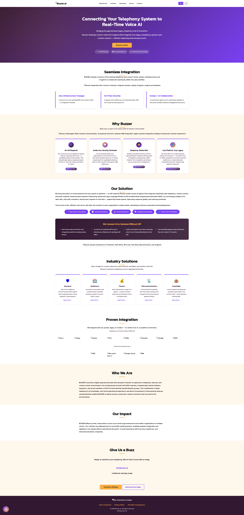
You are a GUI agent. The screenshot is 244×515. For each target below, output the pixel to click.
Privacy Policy (119, 505)
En (181, 3)
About (131, 3)
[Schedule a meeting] (6, 509)
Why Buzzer (103, 3)
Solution (113, 3)
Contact (139, 3)
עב (186, 3)
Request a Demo (122, 45)
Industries (122, 3)
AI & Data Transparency (136, 505)
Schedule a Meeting (111, 487)
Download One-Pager (133, 487)
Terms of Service (105, 505)
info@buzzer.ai (122, 468)
